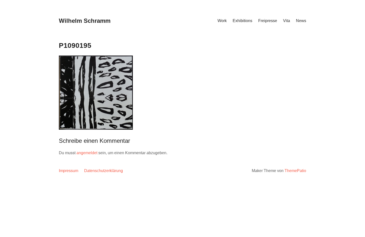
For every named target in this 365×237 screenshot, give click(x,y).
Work (222, 21)
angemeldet (86, 153)
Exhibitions (242, 21)
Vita (286, 21)
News (301, 21)
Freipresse (267, 21)
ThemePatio (295, 171)
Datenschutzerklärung (103, 171)
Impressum (68, 171)
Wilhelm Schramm (84, 20)
